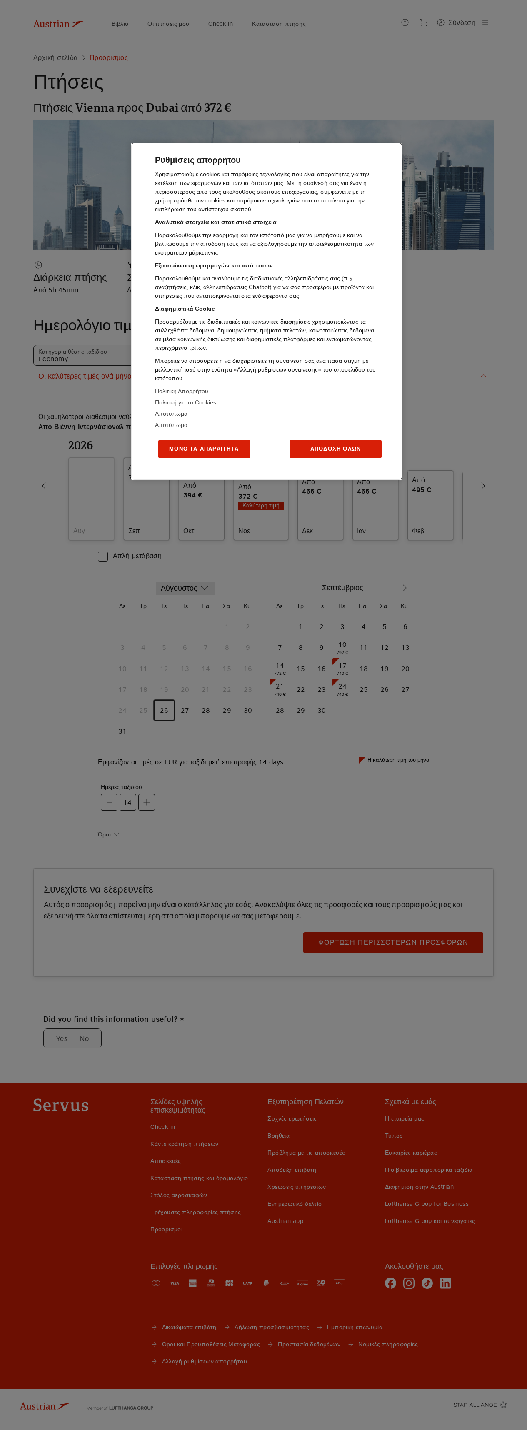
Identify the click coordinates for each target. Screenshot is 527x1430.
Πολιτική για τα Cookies (185, 402)
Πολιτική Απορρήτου (181, 391)
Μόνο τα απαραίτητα (204, 449)
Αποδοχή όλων (335, 449)
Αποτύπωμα (171, 413)
